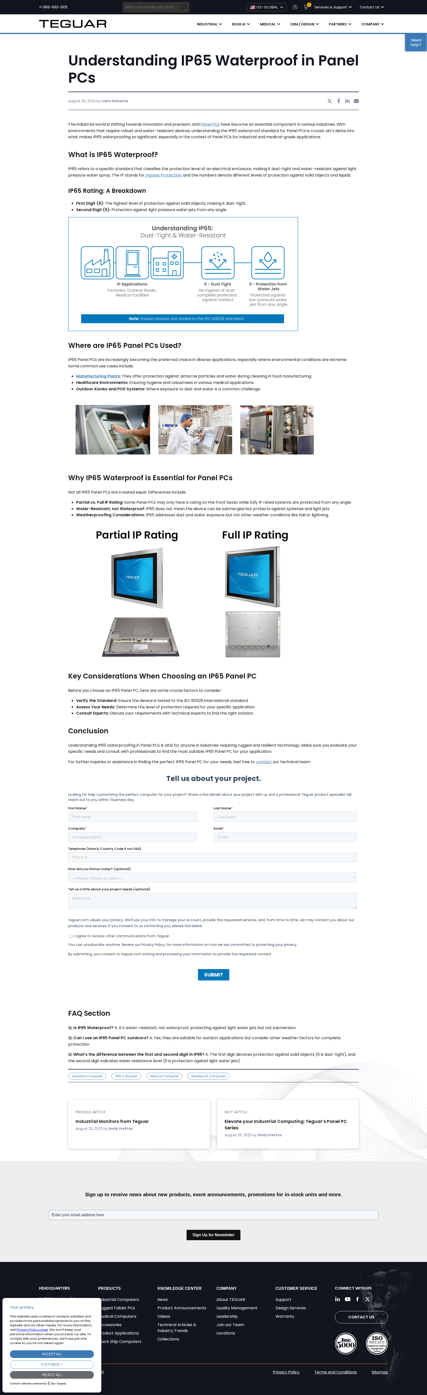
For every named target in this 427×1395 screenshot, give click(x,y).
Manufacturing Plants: (98, 376)
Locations (225, 1333)
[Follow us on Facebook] (358, 1299)
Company (370, 24)
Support (283, 1299)
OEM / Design (302, 24)
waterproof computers (208, 1076)
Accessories (110, 1325)
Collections (168, 1339)
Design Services (291, 1308)
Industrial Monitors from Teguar (112, 1121)
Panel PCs (210, 124)
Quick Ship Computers (119, 1341)
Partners (338, 24)
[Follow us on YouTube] (348, 1299)
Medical (268, 24)
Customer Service (296, 1288)
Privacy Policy (286, 1372)
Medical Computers (117, 1316)
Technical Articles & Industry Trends (176, 1328)
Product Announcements (181, 1308)
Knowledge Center (179, 1288)
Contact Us (361, 1317)
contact (264, 762)
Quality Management (236, 1308)
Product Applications (118, 1333)
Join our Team (230, 1325)
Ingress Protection (163, 175)
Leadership (227, 1316)
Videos (163, 1316)
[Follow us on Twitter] (367, 1299)
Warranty (285, 1316)
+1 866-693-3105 (53, 7)
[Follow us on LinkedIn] (338, 1299)
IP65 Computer (126, 1076)
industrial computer (87, 1076)
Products (109, 1288)
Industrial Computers (118, 1299)
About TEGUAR (230, 1299)
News (162, 1299)
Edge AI (238, 24)
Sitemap (380, 1372)
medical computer (164, 1076)
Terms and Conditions (335, 1372)
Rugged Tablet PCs (116, 1308)
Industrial (207, 24)
